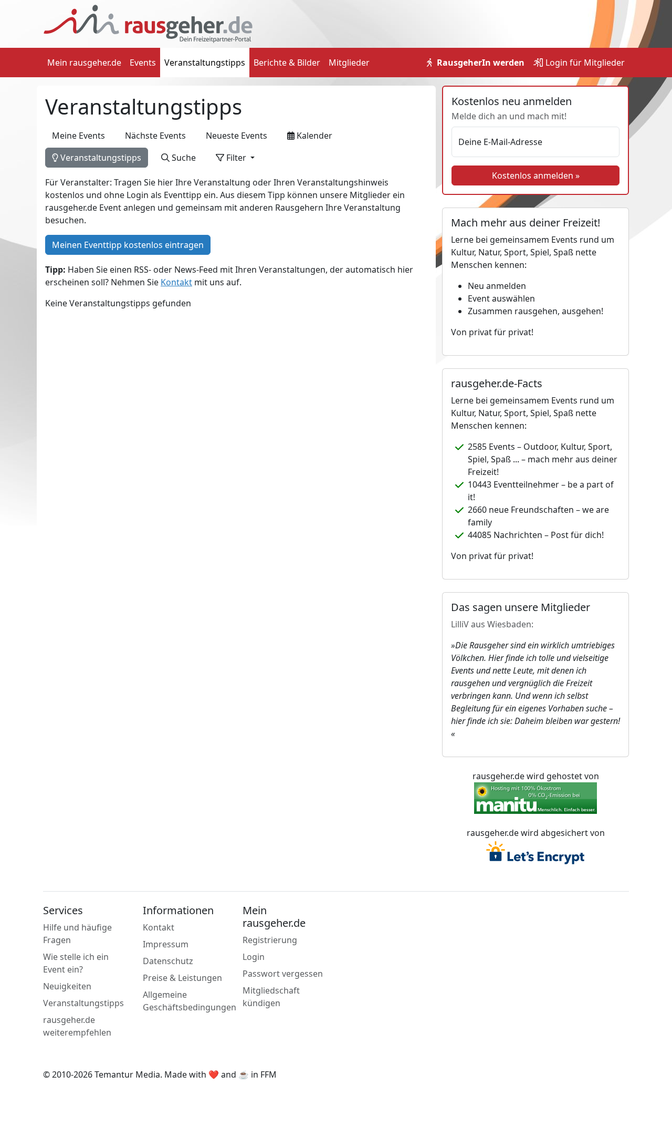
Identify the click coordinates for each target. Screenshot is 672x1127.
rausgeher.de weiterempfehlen (77, 1026)
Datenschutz (168, 961)
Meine (78, 135)
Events (143, 62)
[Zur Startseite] (148, 23)
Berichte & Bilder (287, 62)
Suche (183, 157)
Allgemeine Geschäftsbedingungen (189, 1001)
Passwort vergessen (283, 973)
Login (584, 62)
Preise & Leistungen (182, 978)
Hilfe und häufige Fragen (77, 934)
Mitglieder (349, 62)
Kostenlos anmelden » (536, 175)
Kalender (313, 135)
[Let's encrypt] (535, 854)
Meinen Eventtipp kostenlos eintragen (128, 245)
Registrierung (270, 940)
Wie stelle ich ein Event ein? (76, 963)
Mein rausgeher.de (84, 62)
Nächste (155, 135)
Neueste (236, 135)
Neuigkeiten (67, 986)
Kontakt (176, 282)
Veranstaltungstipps (204, 62)
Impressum (165, 944)
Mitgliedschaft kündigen (271, 997)
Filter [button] (236, 157)
